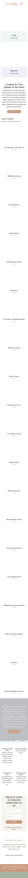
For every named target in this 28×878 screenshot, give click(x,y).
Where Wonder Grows (14, 519)
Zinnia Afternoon (14, 205)
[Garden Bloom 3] (14, 212)
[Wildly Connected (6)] (14, 326)
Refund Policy (19, 855)
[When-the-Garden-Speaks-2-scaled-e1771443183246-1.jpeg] (14, 612)
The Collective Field (14, 577)
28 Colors (14, 662)
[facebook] (8, 852)
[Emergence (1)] (14, 269)
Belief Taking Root (14, 491)
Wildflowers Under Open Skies (14, 605)
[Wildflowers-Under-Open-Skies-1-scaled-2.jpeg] (14, 584)
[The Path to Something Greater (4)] (14, 297)
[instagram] (11, 852)
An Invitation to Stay (14, 433)
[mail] (16, 852)
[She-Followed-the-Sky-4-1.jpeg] (14, 526)
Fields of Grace (14, 376)
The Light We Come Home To (14, 147)
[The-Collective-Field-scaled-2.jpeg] (14, 555)
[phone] (19, 852)
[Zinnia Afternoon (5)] (14, 183)
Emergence (14, 290)
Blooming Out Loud (14, 405)
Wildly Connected (14, 348)
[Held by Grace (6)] (14, 440)
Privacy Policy (9, 855)
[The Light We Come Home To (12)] (14, 126)
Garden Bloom (14, 233)
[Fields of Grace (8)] (14, 355)
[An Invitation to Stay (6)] (14, 412)
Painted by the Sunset (14, 262)
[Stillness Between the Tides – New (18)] (14, 669)
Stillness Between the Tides (14, 691)
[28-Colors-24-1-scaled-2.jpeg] (14, 641)
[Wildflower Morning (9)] (14, 154)
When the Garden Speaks (14, 634)
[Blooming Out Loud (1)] (14, 383)
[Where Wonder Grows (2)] (14, 498)
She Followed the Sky (14, 548)
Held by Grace (14, 462)
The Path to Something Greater (14, 319)
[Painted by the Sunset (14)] (14, 240)
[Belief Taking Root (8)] (14, 469)
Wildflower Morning (14, 176)
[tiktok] (14, 852)
